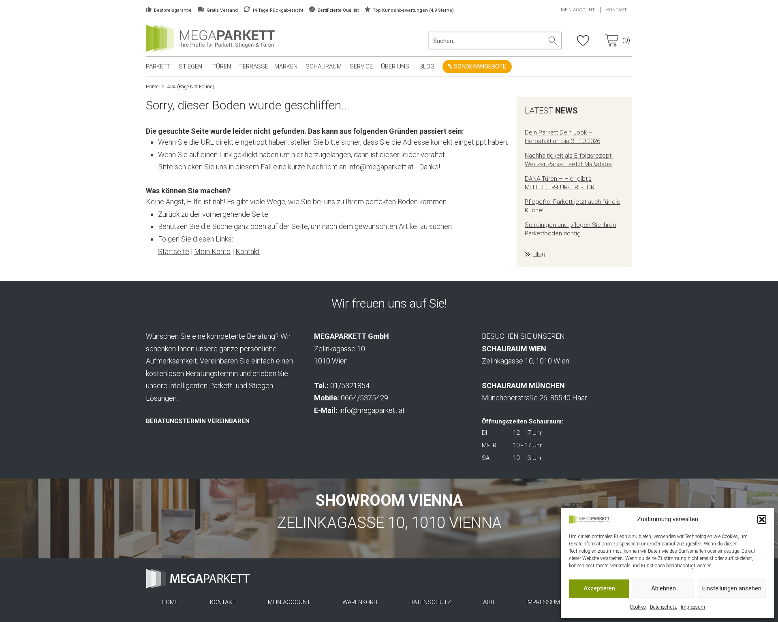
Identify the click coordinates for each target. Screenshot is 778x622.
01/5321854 (350, 385)
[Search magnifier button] (553, 40)
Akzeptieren (599, 588)
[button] (762, 519)
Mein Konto (212, 251)
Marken (285, 66)
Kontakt (247, 251)
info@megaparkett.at (372, 410)
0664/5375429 (364, 397)
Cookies (638, 607)
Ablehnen (663, 588)
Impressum (693, 607)
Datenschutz (663, 607)
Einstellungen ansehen (731, 588)
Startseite (173, 251)
